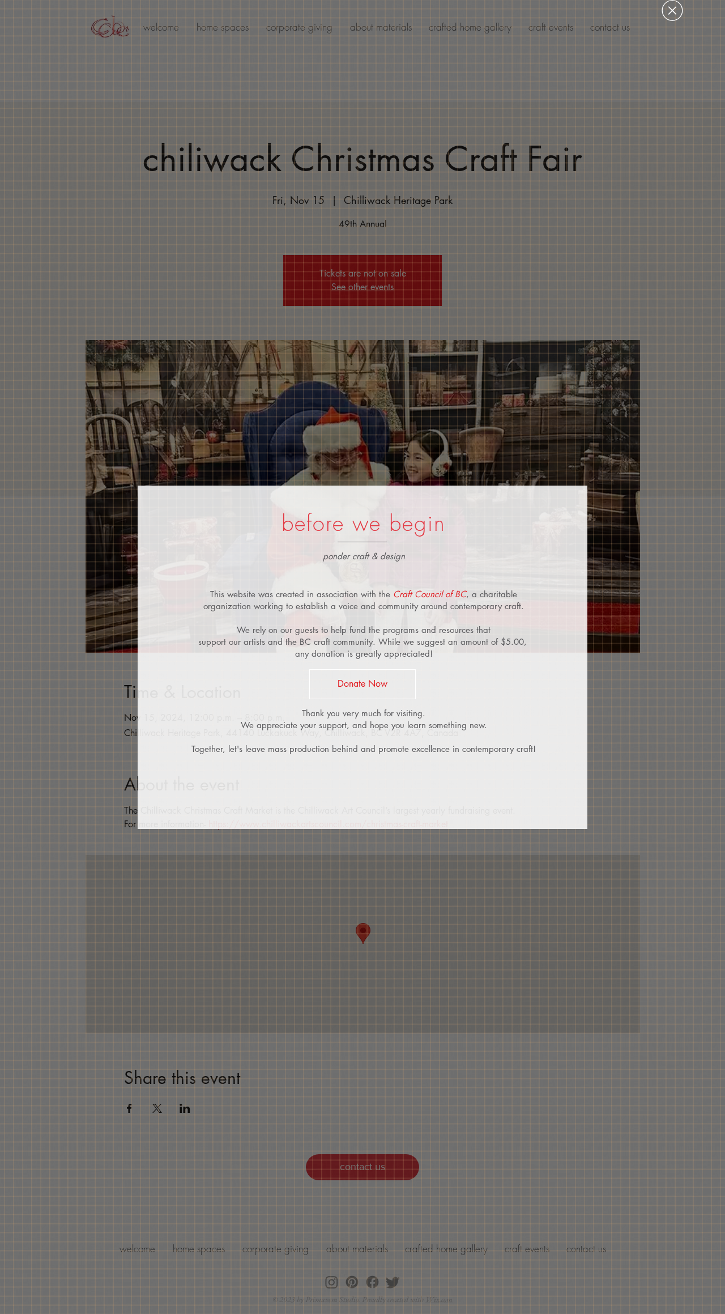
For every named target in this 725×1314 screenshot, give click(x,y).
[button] (672, 10)
